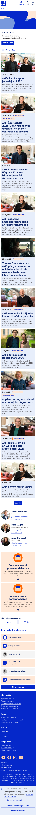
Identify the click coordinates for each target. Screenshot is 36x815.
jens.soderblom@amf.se (19, 517)
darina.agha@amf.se (18, 530)
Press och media (9, 9)
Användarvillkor (6, 768)
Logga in (21, 5)
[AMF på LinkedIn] (21, 757)
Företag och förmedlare (9, 750)
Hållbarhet (4, 731)
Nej (27, 622)
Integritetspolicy (6, 765)
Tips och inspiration (7, 699)
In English (4, 736)
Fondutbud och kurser (8, 717)
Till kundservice (18, 687)
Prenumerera (8, 43)
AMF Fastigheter (6, 748)
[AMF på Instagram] (15, 757)
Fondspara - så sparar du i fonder (12, 720)
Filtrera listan (10, 50)
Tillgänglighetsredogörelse (10, 708)
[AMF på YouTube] (3, 757)
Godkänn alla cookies (18, 811)
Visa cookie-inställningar (15, 800)
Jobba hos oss (6, 745)
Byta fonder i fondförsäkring (10, 722)
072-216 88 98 (16, 533)
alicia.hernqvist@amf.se (19, 543)
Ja (10, 622)
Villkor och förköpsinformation (11, 704)
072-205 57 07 (16, 546)
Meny (33, 5)
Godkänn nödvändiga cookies (18, 806)
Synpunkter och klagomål (9, 706)
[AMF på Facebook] (9, 757)
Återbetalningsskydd (7, 701)
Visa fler (18, 503)
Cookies (4, 762)
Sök (28, 5)
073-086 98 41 (16, 519)
